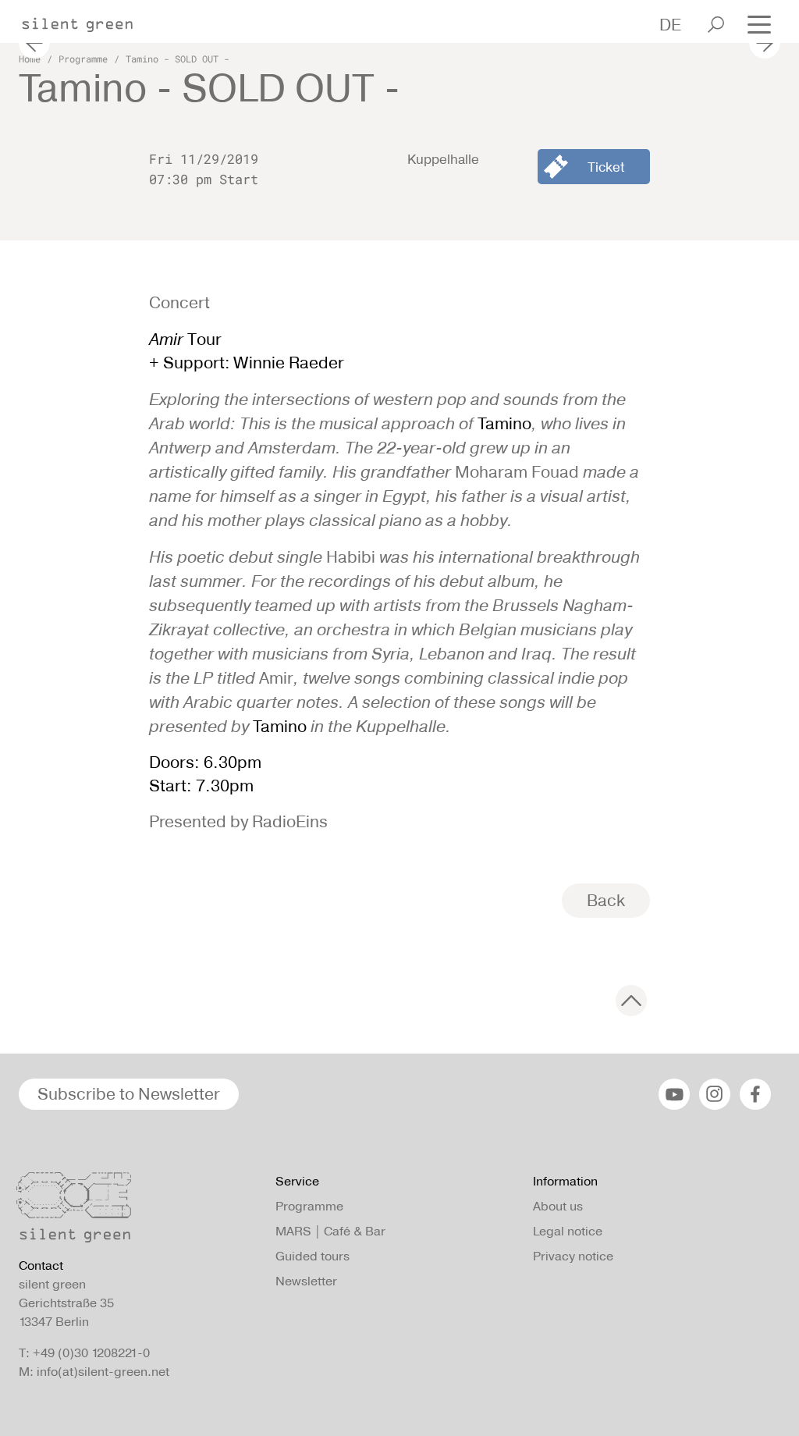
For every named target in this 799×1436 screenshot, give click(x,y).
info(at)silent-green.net (103, 1371)
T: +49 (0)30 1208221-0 (84, 1352)
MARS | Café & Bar (330, 1231)
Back (606, 900)
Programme (83, 58)
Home (30, 58)
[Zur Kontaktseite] (138, 1211)
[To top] (631, 1000)
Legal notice (567, 1231)
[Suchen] (716, 24)
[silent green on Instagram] (714, 1094)
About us (558, 1206)
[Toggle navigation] (759, 23)
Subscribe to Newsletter (128, 1094)
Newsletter (306, 1281)
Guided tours (312, 1256)
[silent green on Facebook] (755, 1094)
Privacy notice (573, 1256)
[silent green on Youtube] (674, 1094)
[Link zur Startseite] (85, 20)
